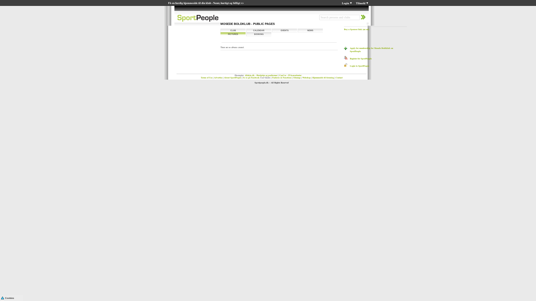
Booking (259, 34)
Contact (339, 77)
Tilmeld (360, 3)
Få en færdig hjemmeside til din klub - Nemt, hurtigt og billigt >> (206, 3)
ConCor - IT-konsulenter (290, 75)
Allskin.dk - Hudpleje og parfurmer (261, 75)
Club (233, 30)
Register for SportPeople (359, 58)
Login (345, 3)
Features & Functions (282, 77)
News (310, 30)
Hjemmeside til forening (323, 77)
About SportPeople (232, 77)
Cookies (9, 298)
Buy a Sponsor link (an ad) (356, 29)
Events (285, 30)
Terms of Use (206, 77)
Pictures (233, 34)
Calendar (258, 30)
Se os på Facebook (251, 77)
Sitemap (297, 77)
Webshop (306, 77)
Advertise (218, 77)
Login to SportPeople (358, 65)
